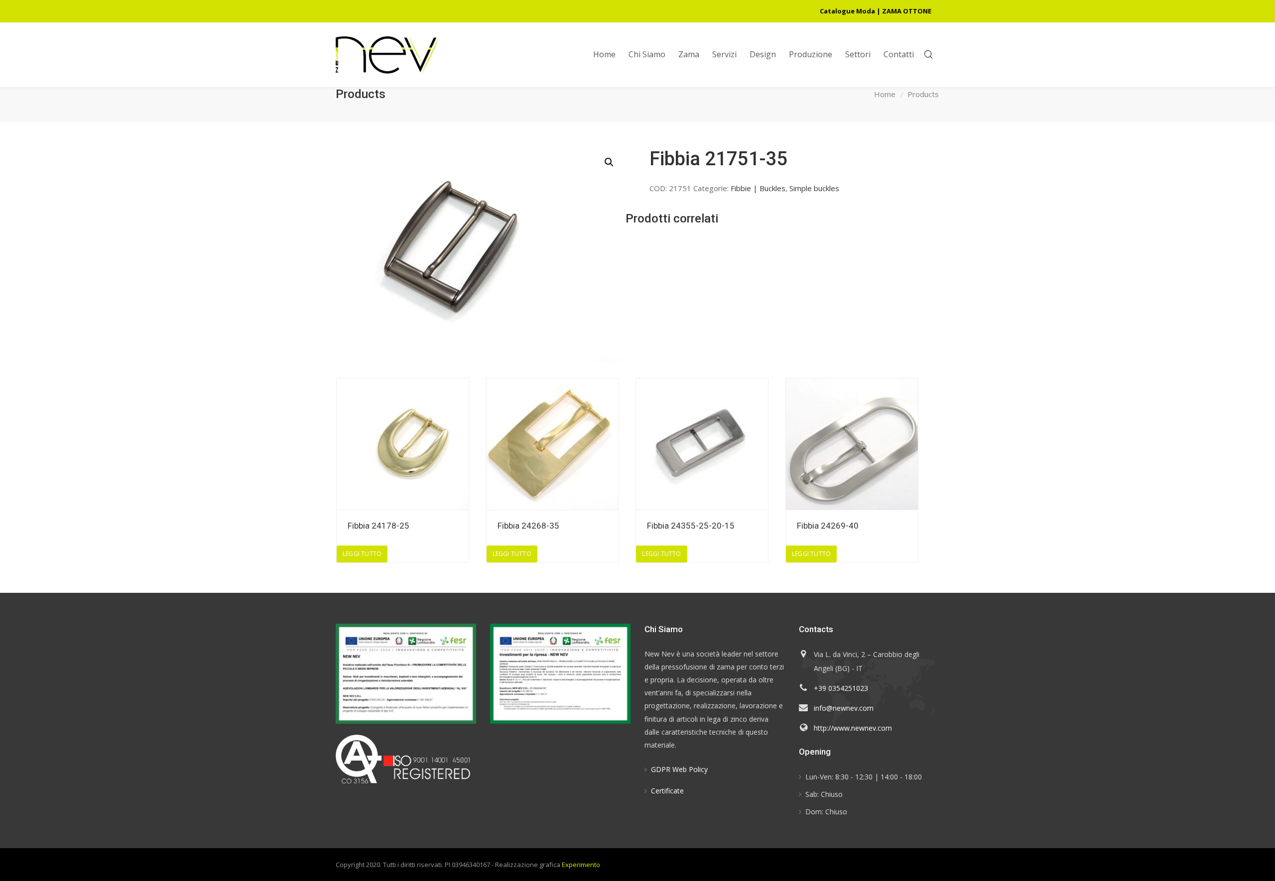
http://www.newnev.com (853, 728)
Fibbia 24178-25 (378, 526)
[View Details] (403, 444)
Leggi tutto (362, 554)
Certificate (667, 790)
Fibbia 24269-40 (828, 526)
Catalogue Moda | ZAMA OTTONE (875, 10)
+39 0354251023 (841, 688)
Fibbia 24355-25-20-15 (691, 526)
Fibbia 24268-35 (528, 526)
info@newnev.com (844, 708)
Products (923, 94)
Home (884, 94)
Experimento (581, 864)
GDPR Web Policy (679, 769)
